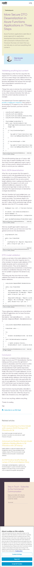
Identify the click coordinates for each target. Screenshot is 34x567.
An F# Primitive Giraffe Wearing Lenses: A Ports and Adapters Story (15, 461)
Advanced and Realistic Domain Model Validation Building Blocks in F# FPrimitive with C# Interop (17, 443)
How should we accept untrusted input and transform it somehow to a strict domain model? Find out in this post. (13, 435)
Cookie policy (18, 551)
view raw (29, 153)
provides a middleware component (12, 102)
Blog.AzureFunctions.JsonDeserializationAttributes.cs (16, 249)
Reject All (17, 559)
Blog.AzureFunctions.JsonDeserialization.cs (13, 221)
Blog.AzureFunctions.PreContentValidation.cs (14, 153)
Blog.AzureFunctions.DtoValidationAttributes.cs (14, 305)
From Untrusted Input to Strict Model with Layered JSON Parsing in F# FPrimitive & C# (16, 428)
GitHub (12, 154)
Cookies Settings (17, 554)
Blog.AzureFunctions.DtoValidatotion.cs (12, 349)
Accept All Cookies (17, 564)
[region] (17, 131)
